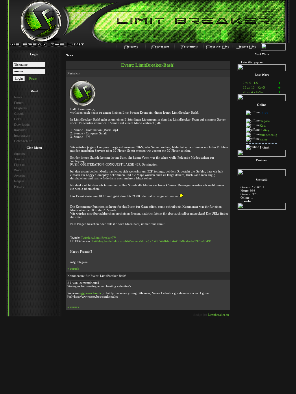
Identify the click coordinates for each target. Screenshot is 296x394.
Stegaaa (265, 121)
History (19, 186)
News (18, 97)
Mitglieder (20, 108)
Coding (264, 130)
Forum (18, 102)
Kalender (20, 130)
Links (18, 119)
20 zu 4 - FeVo (253, 92)
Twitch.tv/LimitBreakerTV (98, 237)
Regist (33, 78)
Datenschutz (23, 141)
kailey (264, 139)
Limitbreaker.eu (218, 314)
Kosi (263, 125)
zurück (73, 268)
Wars (18, 170)
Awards (19, 175)
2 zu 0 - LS (250, 83)
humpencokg (268, 134)
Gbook (19, 113)
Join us (19, 159)
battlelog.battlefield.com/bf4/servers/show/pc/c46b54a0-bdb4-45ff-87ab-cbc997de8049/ (151, 241)
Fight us (19, 164)
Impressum (22, 135)
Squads (19, 153)
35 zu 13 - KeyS (254, 87)
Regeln (19, 181)
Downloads (22, 124)
